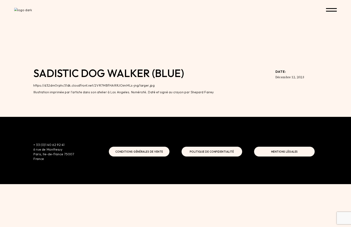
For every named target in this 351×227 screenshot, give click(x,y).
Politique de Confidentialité (212, 151)
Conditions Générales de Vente (139, 151)
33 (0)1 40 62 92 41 (50, 145)
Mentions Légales (284, 151)
